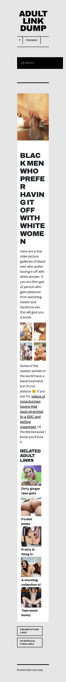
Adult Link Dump (33, 21)
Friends (31, 40)
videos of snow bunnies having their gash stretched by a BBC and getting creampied (32, 411)
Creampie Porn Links (29, 631)
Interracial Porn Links (28, 642)
